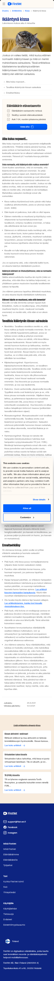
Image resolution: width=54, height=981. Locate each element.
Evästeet (7, 919)
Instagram (12, 832)
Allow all (27, 508)
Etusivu (5, 11)
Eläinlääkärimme (11, 854)
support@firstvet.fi (17, 821)
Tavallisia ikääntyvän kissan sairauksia (23, 87)
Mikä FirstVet (9, 849)
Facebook (12, 827)
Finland (15, 941)
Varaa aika (24, 126)
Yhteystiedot (9, 892)
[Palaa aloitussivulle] (14, 4)
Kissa (27, 11)
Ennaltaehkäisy (13, 92)
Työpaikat (7, 865)
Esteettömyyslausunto (14, 924)
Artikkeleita (17, 11)
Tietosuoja (8, 914)
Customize (25, 517)
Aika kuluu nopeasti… (16, 81)
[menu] (4, 4)
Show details (39, 499)
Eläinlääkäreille (10, 859)
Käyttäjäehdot (10, 908)
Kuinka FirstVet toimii (13, 881)
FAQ (5, 887)
